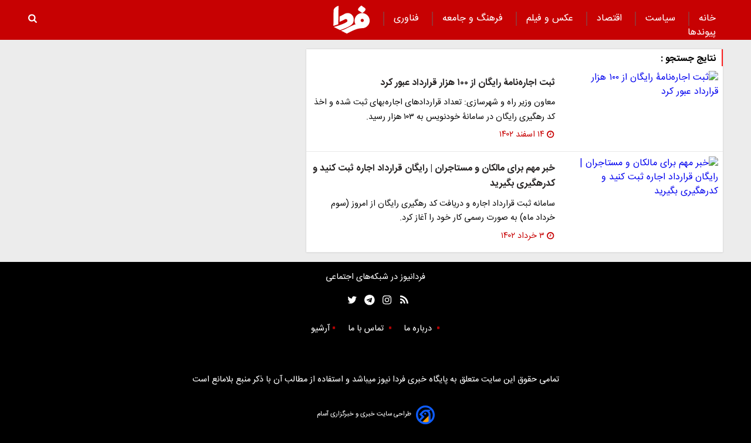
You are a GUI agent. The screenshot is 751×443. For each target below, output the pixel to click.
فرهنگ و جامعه (474, 18)
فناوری (408, 18)
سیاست (661, 18)
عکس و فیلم (551, 18)
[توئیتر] (350, 300)
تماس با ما (367, 329)
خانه (707, 18)
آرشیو (320, 329)
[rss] (400, 300)
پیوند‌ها (702, 32)
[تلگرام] (366, 300)
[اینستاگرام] (384, 300)
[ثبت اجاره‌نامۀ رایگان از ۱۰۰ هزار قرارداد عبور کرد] (641, 85)
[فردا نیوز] (351, 19)
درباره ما (419, 329)
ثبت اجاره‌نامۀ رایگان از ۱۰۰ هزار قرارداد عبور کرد (467, 83)
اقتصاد (611, 18)
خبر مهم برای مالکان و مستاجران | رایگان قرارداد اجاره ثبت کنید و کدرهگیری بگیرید (434, 176)
